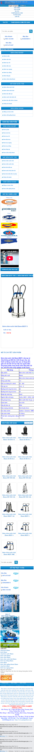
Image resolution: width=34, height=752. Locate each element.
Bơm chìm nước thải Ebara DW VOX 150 (9, 496)
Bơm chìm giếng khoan (9, 115)
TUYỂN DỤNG (17, 15)
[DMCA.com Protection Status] (6, 677)
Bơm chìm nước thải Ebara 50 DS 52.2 (9, 458)
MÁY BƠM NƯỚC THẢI (17, 84)
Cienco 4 (9, 227)
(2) (3, 736)
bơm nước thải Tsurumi (22, 703)
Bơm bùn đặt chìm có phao (10, 100)
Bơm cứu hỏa (7, 59)
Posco (9, 211)
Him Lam (9, 203)
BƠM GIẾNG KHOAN (17, 108)
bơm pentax (22, 701)
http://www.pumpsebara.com (23, 720)
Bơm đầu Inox (7, 65)
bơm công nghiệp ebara (20, 698)
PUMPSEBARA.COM (17, 13)
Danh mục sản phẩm (6, 49)
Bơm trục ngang (8, 69)
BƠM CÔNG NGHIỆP (17, 53)
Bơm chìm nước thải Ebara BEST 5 (25, 515)
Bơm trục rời (7, 62)
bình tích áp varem (20, 704)
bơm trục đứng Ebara (6, 661)
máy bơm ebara (11, 688)
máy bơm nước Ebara (6, 654)
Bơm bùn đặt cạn (8, 93)
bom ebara (3, 662)
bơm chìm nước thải (11, 690)
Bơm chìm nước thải (9, 87)
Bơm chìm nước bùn (9, 90)
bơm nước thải (20, 690)
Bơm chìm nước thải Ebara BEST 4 (9, 534)
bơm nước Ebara (5, 655)
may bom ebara (5, 666)
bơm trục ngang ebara (7, 668)
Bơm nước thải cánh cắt (10, 97)
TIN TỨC (17, 11)
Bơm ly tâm (7, 56)
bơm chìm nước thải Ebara (8, 659)
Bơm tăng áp (7, 75)
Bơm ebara (4, 688)
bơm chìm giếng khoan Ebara (9, 664)
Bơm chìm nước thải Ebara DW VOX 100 (25, 496)
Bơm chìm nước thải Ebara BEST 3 (25, 534)
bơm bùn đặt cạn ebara (24, 696)
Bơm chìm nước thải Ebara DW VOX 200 (25, 477)
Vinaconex (9, 242)
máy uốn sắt (9, 701)
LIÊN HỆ (17, 16)
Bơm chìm (15, 701)
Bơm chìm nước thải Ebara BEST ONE (9, 553)
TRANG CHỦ (22, 5)
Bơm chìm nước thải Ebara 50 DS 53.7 (25, 438)
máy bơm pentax (9, 700)
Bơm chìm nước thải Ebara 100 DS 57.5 (9, 438)
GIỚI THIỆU (17, 7)
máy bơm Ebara (5, 650)
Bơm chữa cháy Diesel (9, 79)
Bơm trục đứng (8, 72)
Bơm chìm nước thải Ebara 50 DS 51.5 (25, 458)
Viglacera (9, 234)
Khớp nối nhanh (8, 103)
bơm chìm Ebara (5, 657)
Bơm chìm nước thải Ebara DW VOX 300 (9, 477)
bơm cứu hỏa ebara (24, 695)
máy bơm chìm (18, 700)
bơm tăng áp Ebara (12, 695)
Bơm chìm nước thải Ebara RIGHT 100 (9, 515)
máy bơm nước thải (12, 696)
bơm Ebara (3, 652)
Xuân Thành (9, 219)
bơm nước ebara (20, 688)
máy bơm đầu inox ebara (24, 692)
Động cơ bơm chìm (9, 111)
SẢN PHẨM (17, 9)
